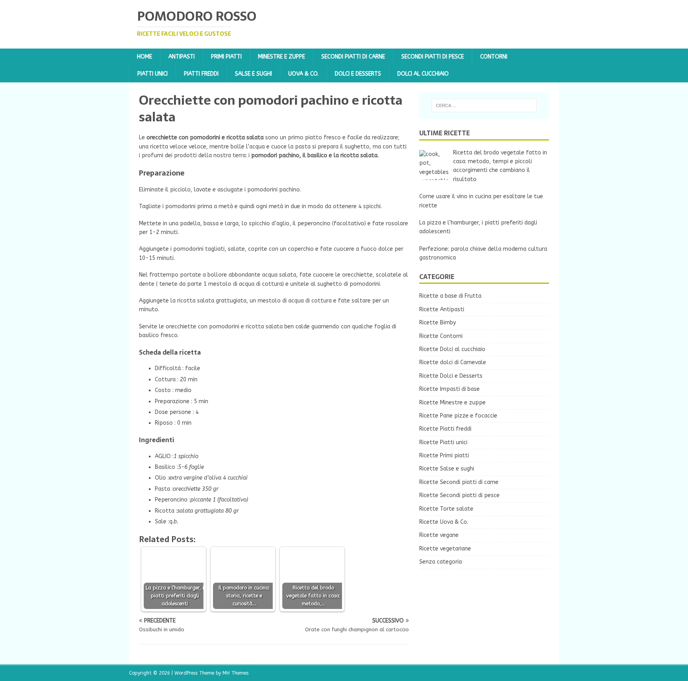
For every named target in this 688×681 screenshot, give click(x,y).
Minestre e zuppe (281, 56)
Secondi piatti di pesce (432, 56)
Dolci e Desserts (358, 73)
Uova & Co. (303, 73)
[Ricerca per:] (484, 105)
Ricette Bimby (437, 322)
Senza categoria (440, 561)
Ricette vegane (439, 535)
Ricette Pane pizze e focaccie (458, 415)
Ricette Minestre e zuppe (452, 402)
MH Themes (235, 673)
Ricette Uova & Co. (443, 522)
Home (144, 56)
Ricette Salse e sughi (446, 468)
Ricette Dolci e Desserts (451, 376)
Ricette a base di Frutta (450, 296)
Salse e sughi (253, 73)
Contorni (493, 56)
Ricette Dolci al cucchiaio (452, 349)
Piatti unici (152, 73)
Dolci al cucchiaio (423, 73)
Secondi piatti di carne (353, 56)
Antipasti (181, 56)
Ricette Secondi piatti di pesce (459, 495)
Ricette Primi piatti (444, 455)
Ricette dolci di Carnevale (452, 362)
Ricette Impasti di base (449, 389)
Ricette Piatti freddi (445, 428)
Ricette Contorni (441, 336)
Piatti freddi (201, 73)
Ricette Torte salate (446, 508)
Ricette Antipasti (441, 309)
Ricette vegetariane (445, 548)
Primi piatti (226, 56)
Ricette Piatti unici (443, 442)
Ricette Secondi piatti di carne (458, 482)
